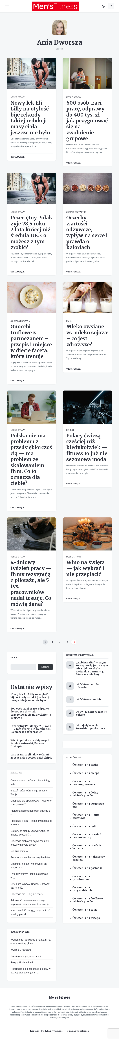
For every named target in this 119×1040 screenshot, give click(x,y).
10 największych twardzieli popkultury (90, 727)
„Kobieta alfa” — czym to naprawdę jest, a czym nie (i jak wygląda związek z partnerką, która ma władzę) (92, 668)
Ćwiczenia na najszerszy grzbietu (89, 858)
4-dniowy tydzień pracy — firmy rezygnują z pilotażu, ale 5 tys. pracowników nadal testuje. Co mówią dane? (31, 583)
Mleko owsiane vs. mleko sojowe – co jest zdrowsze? (87, 335)
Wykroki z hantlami (21, 949)
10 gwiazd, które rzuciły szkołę (91, 713)
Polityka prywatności (52, 1031)
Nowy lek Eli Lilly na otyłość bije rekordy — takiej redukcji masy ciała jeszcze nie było (30, 118)
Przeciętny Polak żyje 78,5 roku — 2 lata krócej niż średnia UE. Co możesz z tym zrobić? (31, 233)
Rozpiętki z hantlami (22, 962)
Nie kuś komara (19, 851)
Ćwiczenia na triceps (86, 917)
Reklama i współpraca (77, 1031)
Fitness (70, 430)
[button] (6, 6)
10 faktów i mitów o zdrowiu (88, 686)
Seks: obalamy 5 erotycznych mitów (30, 857)
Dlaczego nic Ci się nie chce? (27, 894)
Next (73, 642)
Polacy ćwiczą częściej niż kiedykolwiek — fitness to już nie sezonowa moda (87, 448)
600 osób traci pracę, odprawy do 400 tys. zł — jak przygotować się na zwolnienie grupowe (87, 121)
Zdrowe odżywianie (76, 212)
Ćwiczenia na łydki (85, 826)
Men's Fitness (59, 997)
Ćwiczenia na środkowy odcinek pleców (88, 900)
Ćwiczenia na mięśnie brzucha (87, 847)
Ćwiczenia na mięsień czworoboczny (87, 836)
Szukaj (14, 658)
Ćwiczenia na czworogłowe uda (84, 783)
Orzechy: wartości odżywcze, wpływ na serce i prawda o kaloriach (87, 233)
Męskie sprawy (18, 97)
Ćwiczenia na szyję (85, 909)
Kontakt (34, 1031)
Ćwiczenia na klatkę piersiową (86, 816)
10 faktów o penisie (88, 699)
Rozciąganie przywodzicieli (26, 956)
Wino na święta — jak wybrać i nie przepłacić (85, 568)
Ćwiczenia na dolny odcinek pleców (85, 794)
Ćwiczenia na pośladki (87, 868)
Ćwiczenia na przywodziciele (83, 889)
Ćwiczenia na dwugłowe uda (88, 805)
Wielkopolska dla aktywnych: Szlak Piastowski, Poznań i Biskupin (30, 743)
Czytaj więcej (18, 157)
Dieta (68, 321)
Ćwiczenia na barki (85, 764)
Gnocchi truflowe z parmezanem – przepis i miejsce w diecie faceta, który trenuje (31, 341)
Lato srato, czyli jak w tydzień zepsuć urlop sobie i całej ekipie (31, 756)
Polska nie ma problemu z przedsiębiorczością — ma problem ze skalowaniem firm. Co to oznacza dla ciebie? (31, 459)
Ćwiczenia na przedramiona (82, 878)
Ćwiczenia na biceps (86, 773)
